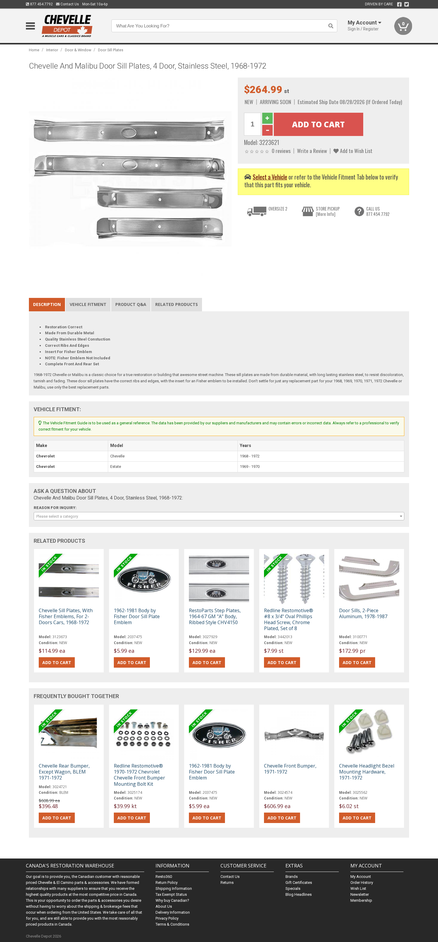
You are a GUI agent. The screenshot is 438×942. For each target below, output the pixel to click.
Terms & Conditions (172, 924)
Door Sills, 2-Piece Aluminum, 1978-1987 (363, 613)
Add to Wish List (355, 150)
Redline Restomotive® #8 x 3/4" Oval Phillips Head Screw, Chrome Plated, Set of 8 (288, 619)
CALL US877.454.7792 (377, 211)
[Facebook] (399, 4)
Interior (52, 50)
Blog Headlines (298, 894)
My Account (360, 876)
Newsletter (359, 894)
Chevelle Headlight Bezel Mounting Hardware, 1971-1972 (366, 771)
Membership (361, 900)
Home (34, 50)
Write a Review (312, 150)
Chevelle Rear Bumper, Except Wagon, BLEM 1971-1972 (64, 771)
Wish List (358, 888)
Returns (227, 882)
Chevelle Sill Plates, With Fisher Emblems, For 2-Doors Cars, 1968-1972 (66, 616)
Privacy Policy (167, 918)
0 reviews (281, 150)
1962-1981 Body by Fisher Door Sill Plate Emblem (137, 616)
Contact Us (69, 4)
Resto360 (164, 876)
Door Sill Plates (110, 50)
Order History (361, 882)
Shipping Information (174, 888)
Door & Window (78, 50)
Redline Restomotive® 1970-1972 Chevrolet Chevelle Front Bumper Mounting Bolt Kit (139, 774)
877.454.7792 (41, 4)
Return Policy (167, 882)
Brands (291, 876)
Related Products (176, 304)
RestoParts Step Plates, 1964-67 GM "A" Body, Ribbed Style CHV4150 (215, 616)
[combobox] (219, 516)
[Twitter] (406, 4)
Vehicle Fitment (88, 304)
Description (47, 304)
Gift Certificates (298, 882)
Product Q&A (130, 304)
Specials (292, 888)
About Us (164, 906)
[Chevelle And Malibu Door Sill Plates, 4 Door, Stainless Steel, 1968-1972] (130, 179)
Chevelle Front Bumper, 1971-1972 (290, 768)
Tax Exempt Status (171, 894)
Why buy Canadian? (172, 900)
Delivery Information (173, 912)
